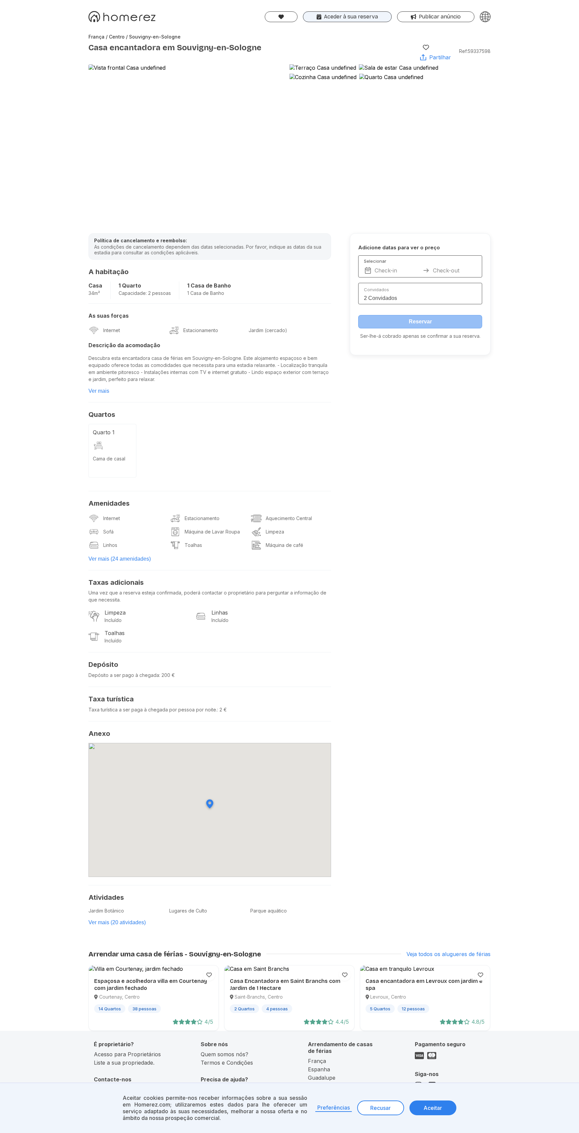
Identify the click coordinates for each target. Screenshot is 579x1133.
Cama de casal (109, 458)
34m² (94, 293)
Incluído (113, 620)
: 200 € (167, 675)
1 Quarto (130, 285)
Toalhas (193, 545)
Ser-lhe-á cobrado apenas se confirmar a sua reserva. (420, 336)
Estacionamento (200, 330)
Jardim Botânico (106, 911)
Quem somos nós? (224, 1054)
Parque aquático (268, 911)
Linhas (219, 612)
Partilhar (440, 57)
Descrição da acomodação (124, 345)
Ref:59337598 (475, 51)
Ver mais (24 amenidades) (119, 559)
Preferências (333, 1107)
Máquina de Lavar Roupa (212, 531)
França (317, 1061)
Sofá (108, 531)
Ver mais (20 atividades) (117, 922)
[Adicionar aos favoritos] (426, 47)
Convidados (376, 289)
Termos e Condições (227, 1062)
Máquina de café (284, 545)
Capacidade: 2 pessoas (145, 293)
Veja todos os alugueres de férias (448, 954)
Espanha (319, 1069)
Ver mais (98, 391)
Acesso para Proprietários (127, 1054)
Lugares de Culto (188, 911)
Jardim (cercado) (268, 330)
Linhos (110, 545)
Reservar (420, 321)
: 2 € (222, 709)
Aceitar (433, 1108)
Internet (111, 330)
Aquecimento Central (289, 518)
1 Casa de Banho (209, 285)
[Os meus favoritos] (281, 16)
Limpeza (275, 531)
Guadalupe (321, 1077)
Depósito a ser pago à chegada (123, 675)
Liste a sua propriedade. (124, 1062)
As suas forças (108, 315)
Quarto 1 (104, 432)
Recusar (380, 1108)
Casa (95, 285)
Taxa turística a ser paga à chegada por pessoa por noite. (152, 709)
